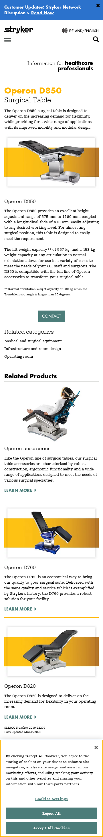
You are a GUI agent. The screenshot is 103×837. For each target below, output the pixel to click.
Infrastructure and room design (32, 348)
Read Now (42, 12)
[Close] (96, 747)
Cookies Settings (51, 799)
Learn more (18, 490)
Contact (51, 316)
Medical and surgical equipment (33, 341)
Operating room (18, 356)
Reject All (51, 813)
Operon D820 (20, 686)
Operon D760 (20, 567)
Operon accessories (27, 448)
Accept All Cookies (51, 828)
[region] (51, 788)
